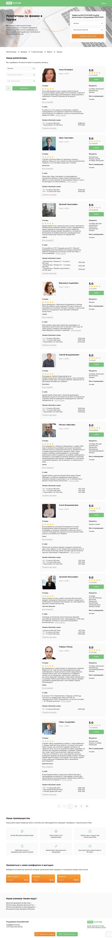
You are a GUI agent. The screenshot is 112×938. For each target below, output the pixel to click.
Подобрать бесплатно (88, 36)
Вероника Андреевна (68, 283)
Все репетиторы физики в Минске (20, 909)
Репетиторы (11, 52)
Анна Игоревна (66, 70)
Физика (24, 52)
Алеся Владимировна (68, 505)
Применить (24, 88)
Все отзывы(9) (47, 168)
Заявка (96, 79)
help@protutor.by (13, 925)
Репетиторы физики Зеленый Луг (20, 905)
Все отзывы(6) (47, 102)
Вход (104, 3)
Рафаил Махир (66, 647)
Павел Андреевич (67, 722)
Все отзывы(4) (47, 609)
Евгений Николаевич (68, 204)
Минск (49, 52)
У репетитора (37, 52)
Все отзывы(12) (48, 467)
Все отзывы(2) (47, 317)
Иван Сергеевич (66, 138)
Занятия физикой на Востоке (18, 903)
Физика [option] (10, 68)
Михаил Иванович (67, 425)
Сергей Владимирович (69, 355)
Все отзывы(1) (47, 387)
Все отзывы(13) (47, 240)
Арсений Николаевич (68, 577)
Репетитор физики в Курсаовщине (20, 907)
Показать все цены (49, 128)
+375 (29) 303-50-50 (14, 927)
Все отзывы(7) (47, 767)
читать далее (61, 115)
